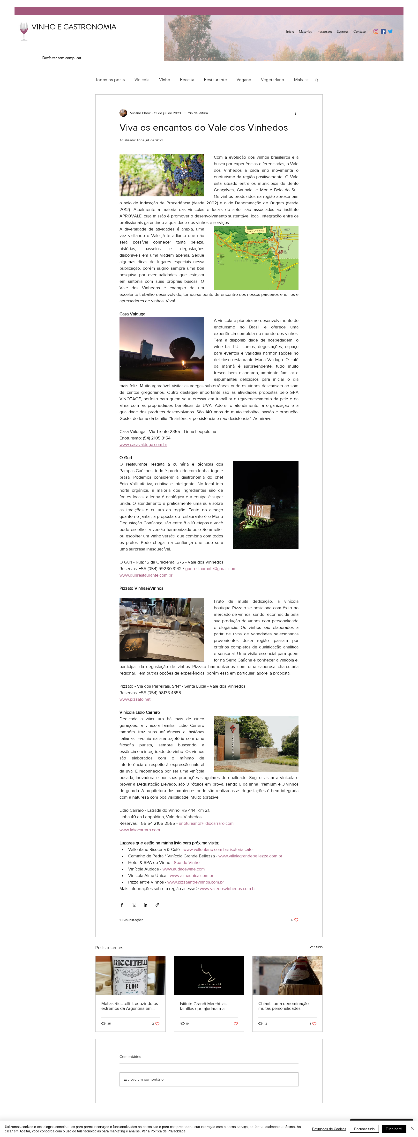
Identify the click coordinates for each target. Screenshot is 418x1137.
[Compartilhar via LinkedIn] (145, 905)
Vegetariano (272, 79)
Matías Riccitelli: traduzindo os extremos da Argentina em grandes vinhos (129, 1006)
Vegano (244, 79)
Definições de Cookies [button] (329, 1128)
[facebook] (383, 31)
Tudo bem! (394, 1128)
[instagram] (375, 31)
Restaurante (215, 79)
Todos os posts (110, 79)
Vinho (164, 79)
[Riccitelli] (130, 975)
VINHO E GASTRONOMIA (74, 27)
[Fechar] (412, 1128)
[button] (316, 80)
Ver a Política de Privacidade (164, 1131)
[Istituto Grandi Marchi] (209, 975)
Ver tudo (316, 947)
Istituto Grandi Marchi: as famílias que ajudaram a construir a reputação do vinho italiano (209, 1006)
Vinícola (141, 79)
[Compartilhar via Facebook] (121, 905)
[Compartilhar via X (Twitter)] (133, 905)
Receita (187, 79)
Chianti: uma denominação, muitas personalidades (284, 1006)
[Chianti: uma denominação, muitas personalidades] (287, 975)
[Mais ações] (296, 113)
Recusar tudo (364, 1128)
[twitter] (390, 31)
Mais (298, 79)
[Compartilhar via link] (157, 905)
